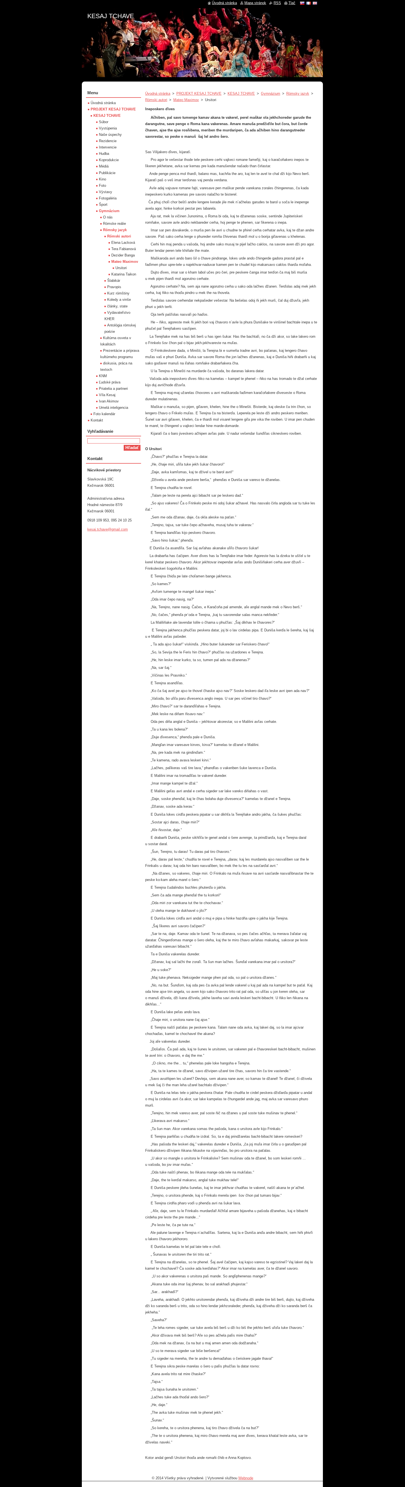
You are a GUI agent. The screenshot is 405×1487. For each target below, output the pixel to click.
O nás (108, 217)
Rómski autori (156, 100)
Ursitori (121, 268)
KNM (103, 376)
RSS (277, 3)
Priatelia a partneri (113, 388)
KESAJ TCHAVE (241, 93)
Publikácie (107, 173)
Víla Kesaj (107, 395)
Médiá (104, 166)
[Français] (308, 3)
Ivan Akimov (109, 401)
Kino (102, 179)
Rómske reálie (114, 223)
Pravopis (114, 287)
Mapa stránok (255, 3)
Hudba (104, 154)
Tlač (291, 3)
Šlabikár (113, 281)
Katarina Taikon (123, 274)
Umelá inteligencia (113, 407)
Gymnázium (270, 93)
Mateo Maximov (186, 100)
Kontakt (97, 420)
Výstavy (105, 192)
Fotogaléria (108, 198)
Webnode (245, 1478)
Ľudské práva (109, 382)
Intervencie (108, 147)
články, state (117, 306)
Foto (102, 185)
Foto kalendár (104, 414)
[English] (315, 3)
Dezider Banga (123, 255)
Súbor (103, 122)
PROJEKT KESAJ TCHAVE (199, 93)
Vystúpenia (108, 128)
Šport (103, 204)
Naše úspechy (110, 135)
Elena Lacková (123, 242)
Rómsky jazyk (297, 93)
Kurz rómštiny (118, 293)
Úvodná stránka (157, 93)
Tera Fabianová (123, 249)
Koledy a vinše (119, 300)
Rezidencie (108, 141)
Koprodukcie (109, 160)
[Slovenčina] (302, 3)
